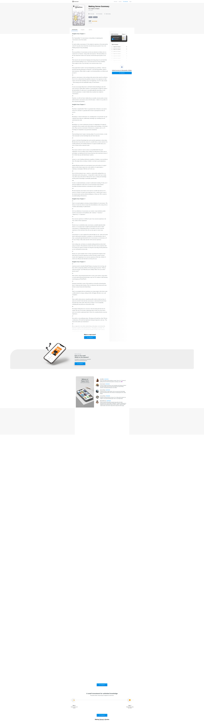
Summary (74, 29)
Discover (115, 1)
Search (120, 1)
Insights (82, 29)
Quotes (90, 29)
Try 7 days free (90, 337)
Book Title (74, 5)
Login (130, 1)
